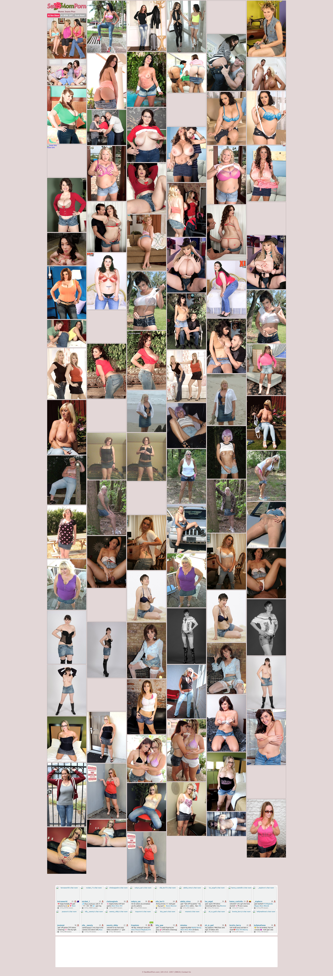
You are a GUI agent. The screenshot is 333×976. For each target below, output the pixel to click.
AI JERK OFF (67, 15)
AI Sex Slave (53, 15)
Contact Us (186, 972)
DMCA (177, 972)
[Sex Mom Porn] (66, 6)
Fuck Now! (80, 15)
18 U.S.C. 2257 (167, 972)
